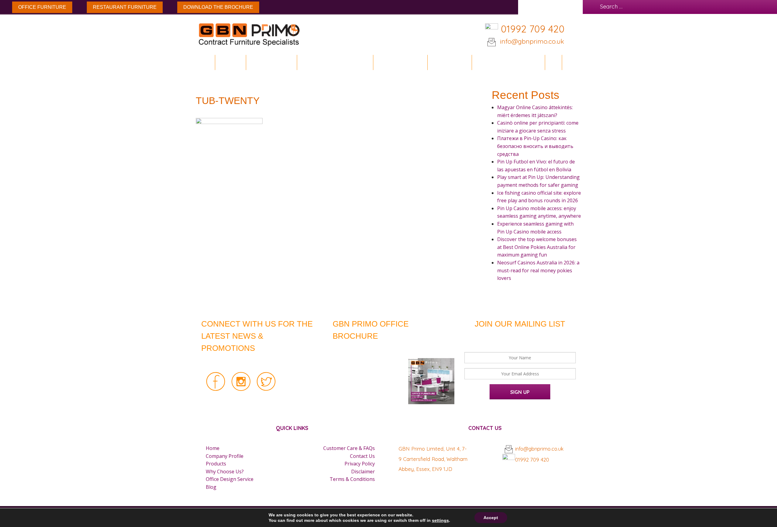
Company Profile (224, 456)
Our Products (398, 62)
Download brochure (333, 62)
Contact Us (362, 456)
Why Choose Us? (225, 471)
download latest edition (380, 349)
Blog (553, 62)
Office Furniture (42, 7)
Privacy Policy (359, 463)
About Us (230, 62)
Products (216, 463)
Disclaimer (363, 471)
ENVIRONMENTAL (271, 62)
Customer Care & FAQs (349, 448)
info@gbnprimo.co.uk (531, 41)
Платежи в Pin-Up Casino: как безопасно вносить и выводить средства (535, 146)
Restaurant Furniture (125, 7)
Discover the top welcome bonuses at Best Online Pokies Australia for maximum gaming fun (537, 247)
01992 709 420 (533, 29)
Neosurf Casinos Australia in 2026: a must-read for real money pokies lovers (538, 270)
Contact (577, 62)
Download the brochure (218, 7)
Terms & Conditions (352, 479)
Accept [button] (491, 517)
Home (205, 62)
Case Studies (449, 62)
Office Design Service (508, 62)
